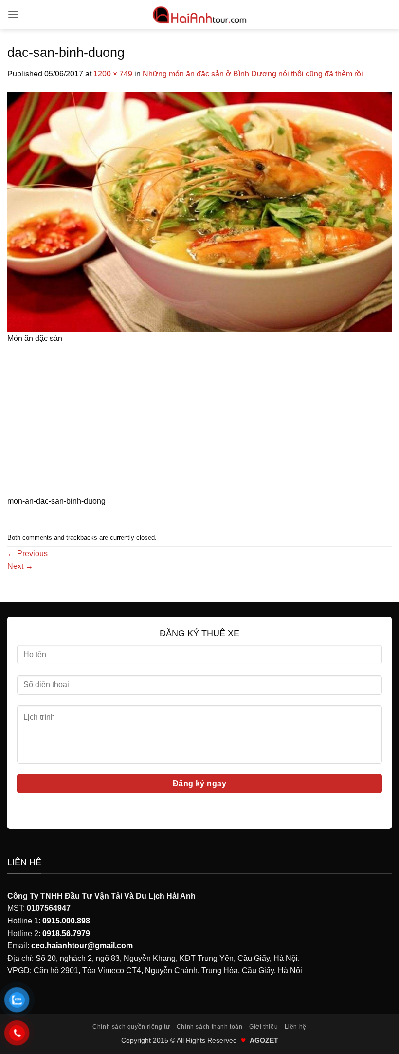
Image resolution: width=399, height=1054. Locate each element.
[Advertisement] (199, 423)
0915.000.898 (66, 921)
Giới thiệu (263, 1026)
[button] (13, 14)
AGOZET (264, 1040)
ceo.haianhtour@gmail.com (82, 945)
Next (20, 566)
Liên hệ (296, 1026)
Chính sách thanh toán (210, 1026)
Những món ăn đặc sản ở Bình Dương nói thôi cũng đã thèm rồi (253, 74)
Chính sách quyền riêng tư (131, 1026)
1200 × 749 (112, 74)
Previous (27, 553)
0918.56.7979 (66, 933)
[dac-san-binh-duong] (199, 211)
